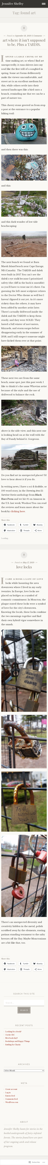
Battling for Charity (13, 1045)
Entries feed (10, 1096)
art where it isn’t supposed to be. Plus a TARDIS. (24, 42)
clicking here (17, 511)
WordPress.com (11, 1102)
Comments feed (11, 1099)
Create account (11, 1089)
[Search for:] (24, 1002)
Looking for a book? (13, 1032)
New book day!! (11, 1038)
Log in (7, 1093)
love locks (24, 566)
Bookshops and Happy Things (17, 1041)
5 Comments (37, 36)
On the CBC (10, 1035)
